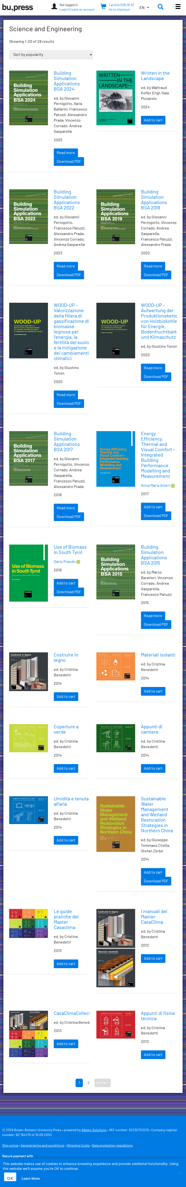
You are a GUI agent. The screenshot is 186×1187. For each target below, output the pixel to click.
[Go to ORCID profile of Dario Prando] (78, 562)
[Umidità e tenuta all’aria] (28, 810)
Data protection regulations (112, 1145)
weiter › (102, 1083)
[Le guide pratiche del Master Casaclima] (28, 923)
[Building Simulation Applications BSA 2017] (28, 458)
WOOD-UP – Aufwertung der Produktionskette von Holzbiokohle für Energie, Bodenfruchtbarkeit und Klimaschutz (161, 321)
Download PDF (69, 161)
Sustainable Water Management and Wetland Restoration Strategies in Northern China (157, 814)
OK (10, 1178)
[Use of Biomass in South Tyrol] (28, 573)
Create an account (82, 9)
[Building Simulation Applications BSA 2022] (28, 216)
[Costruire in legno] (28, 671)
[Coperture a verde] (28, 738)
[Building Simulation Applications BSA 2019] (115, 216)
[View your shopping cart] (103, 7)
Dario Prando (65, 562)
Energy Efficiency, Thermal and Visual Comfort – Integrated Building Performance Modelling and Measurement (158, 455)
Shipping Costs (78, 1145)
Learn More (31, 1178)
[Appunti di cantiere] (115, 738)
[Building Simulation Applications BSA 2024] (28, 98)
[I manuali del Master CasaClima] (115, 948)
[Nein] (180, 1172)
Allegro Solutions (94, 1130)
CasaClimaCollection (75, 1013)
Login (63, 9)
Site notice (10, 1145)
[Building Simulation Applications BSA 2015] (115, 572)
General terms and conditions (42, 1145)
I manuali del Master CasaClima (154, 917)
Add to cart (153, 120)
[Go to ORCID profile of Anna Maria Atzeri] (173, 485)
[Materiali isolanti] (115, 666)
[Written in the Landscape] (115, 98)
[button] (144, 8)
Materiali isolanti (158, 655)
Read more (66, 153)
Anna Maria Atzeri (155, 485)
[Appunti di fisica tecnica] (115, 1025)
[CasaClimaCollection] (28, 1034)
